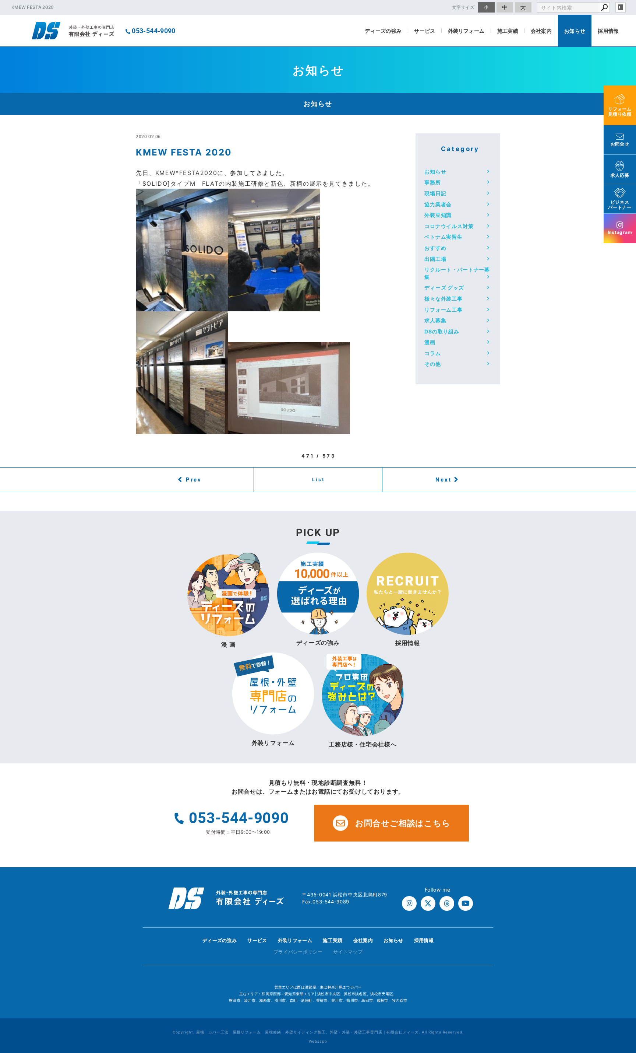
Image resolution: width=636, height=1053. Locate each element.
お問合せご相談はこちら (403, 823)
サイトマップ (348, 952)
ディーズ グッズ (444, 287)
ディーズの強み (383, 31)
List (318, 479)
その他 (432, 364)
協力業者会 (438, 204)
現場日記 (435, 193)
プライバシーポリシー (297, 952)
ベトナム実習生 (443, 237)
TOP (617, 942)
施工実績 (507, 31)
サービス (424, 31)
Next (443, 479)
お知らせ (574, 31)
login (620, 7)
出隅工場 (435, 259)
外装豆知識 (438, 215)
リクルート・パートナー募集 (457, 273)
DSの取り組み (441, 331)
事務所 (432, 182)
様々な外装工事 (443, 298)
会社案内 (541, 31)
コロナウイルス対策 (449, 226)
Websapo (318, 1041)
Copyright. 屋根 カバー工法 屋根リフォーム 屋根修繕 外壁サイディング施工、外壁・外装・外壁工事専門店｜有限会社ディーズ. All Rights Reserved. (318, 1032)
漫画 (429, 342)
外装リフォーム (466, 31)
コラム (432, 353)
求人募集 (435, 320)
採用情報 (608, 31)
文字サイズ (463, 7)
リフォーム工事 (443, 310)
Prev (194, 479)
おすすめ (435, 248)
